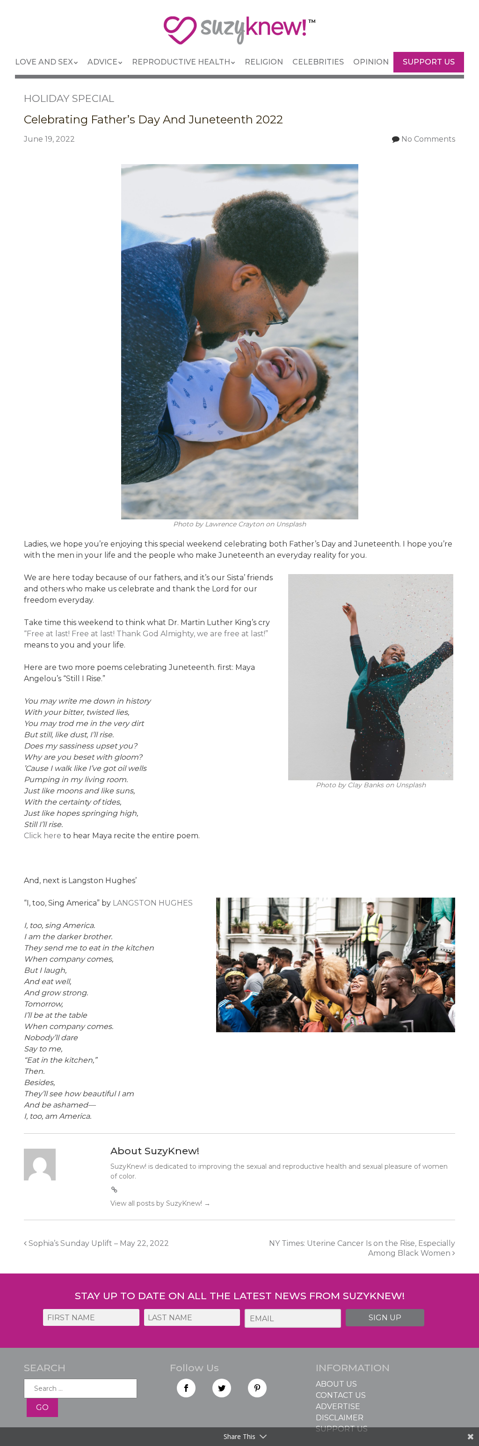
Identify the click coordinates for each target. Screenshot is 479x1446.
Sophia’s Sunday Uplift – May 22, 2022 (98, 1243)
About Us (336, 1384)
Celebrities (318, 62)
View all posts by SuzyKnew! (160, 1203)
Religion (264, 62)
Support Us (429, 62)
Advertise (338, 1406)
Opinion (371, 62)
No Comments (428, 139)
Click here (42, 835)
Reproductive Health (181, 62)
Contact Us (341, 1395)
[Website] (114, 1190)
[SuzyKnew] (239, 34)
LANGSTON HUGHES (153, 903)
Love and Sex (44, 62)
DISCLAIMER (339, 1417)
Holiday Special (69, 98)
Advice (102, 62)
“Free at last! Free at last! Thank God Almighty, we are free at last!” (146, 633)
